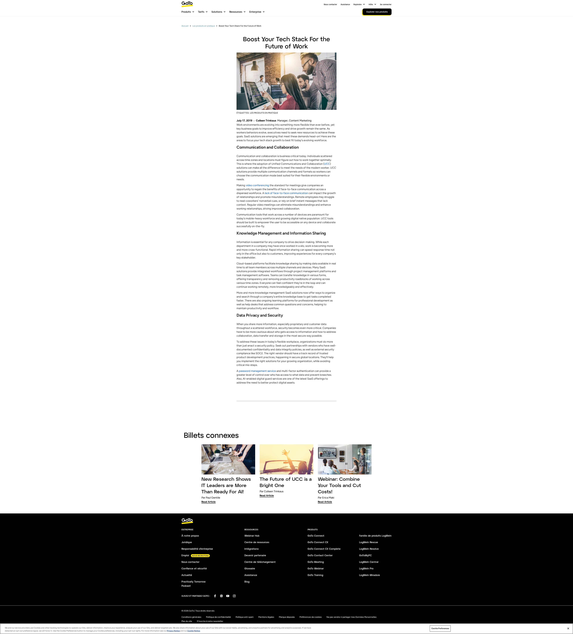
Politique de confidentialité (218, 617)
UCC (327, 163)
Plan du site (186, 621)
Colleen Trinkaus (266, 120)
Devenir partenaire (255, 555)
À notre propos (190, 535)
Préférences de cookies (310, 617)
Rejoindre (357, 4)
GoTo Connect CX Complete (324, 548)
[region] (286, 628)
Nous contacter (330, 4)
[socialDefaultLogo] (215, 596)
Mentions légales (266, 617)
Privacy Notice (173, 631)
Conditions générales (191, 617)
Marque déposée (287, 617)
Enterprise (255, 11)
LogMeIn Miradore (369, 575)
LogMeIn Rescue (368, 542)
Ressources (235, 11)
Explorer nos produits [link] (377, 11)
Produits (186, 11)
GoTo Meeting (316, 561)
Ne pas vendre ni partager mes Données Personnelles (351, 617)
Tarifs (201, 11)
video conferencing (257, 185)
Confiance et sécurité (194, 568)
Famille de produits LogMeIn (375, 535)
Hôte (371, 4)
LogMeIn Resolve (369, 548)
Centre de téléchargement (260, 561)
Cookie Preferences (440, 628)
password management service (258, 371)
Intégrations (251, 548)
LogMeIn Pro (366, 568)
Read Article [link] (208, 501)
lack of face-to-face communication (286, 193)
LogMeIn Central (368, 561)
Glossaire (249, 568)
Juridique (186, 542)
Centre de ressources (256, 542)
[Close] (568, 628)
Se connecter (386, 4)
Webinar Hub (251, 535)
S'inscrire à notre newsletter (210, 621)
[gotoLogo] (187, 4)
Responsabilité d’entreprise (197, 548)
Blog (246, 581)
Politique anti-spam (245, 617)
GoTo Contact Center (320, 555)
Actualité (186, 575)
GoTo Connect (316, 535)
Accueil (184, 26)
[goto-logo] (286, 521)
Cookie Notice (193, 631)
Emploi (185, 555)
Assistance (345, 4)
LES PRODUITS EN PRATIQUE (264, 113)
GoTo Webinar (316, 568)
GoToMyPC (365, 555)
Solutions (216, 11)
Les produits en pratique (203, 26)
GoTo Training (315, 575)
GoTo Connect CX (318, 542)
